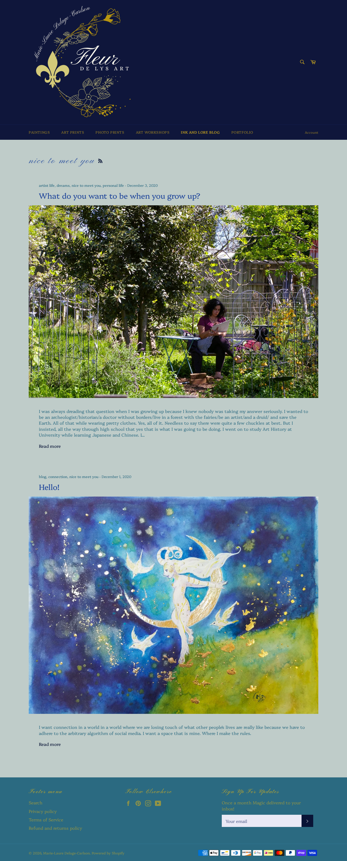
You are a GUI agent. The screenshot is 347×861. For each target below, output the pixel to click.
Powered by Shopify (108, 853)
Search (35, 802)
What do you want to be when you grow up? (119, 195)
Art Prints (72, 132)
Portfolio (242, 132)
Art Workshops (153, 132)
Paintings (39, 132)
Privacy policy (43, 811)
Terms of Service (46, 819)
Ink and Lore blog (200, 132)
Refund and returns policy (55, 828)
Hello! (49, 486)
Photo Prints (110, 132)
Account (311, 132)
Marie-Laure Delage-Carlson (66, 853)
